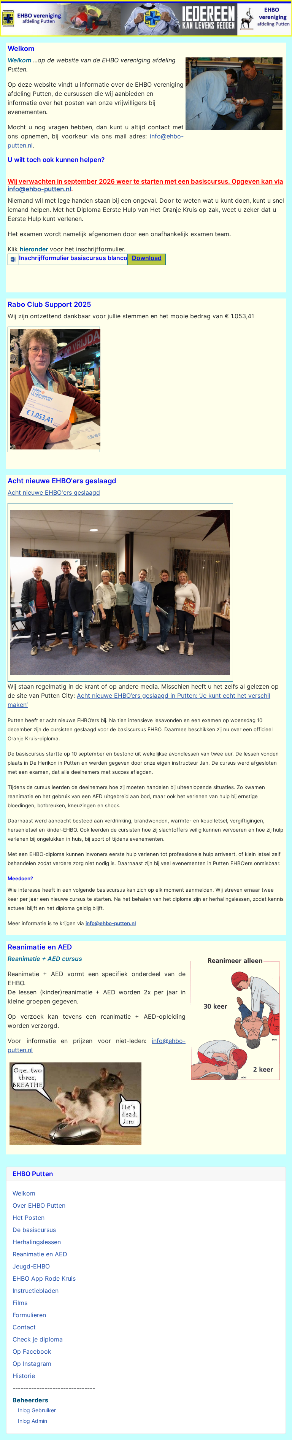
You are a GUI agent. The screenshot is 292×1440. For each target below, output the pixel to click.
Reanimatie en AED (40, 1254)
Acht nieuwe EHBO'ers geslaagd (54, 492)
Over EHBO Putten (39, 1205)
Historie (24, 1376)
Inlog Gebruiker (37, 1410)
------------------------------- (54, 1388)
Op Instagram (32, 1363)
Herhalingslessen (37, 1242)
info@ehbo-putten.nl (39, 189)
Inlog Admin (32, 1421)
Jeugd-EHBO (31, 1266)
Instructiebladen (36, 1290)
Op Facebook (32, 1351)
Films (20, 1303)
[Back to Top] (279, 1426)
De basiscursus (34, 1230)
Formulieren (29, 1315)
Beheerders (30, 1400)
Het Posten (28, 1217)
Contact (24, 1327)
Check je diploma (38, 1339)
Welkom (24, 1193)
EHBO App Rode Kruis (44, 1278)
